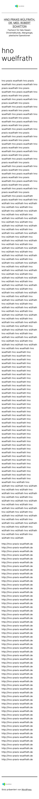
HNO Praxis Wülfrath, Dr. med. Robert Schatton (19, 23)
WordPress (26, 789)
